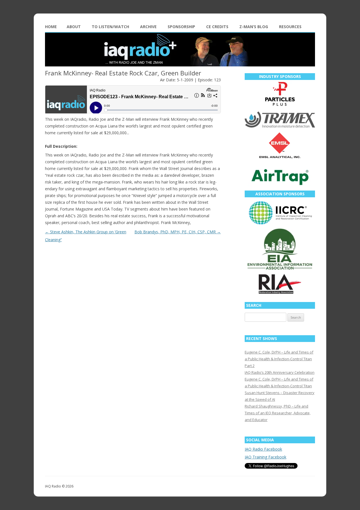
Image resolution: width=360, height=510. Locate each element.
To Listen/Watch (110, 26)
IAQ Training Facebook (265, 457)
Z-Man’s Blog (253, 26)
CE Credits (217, 26)
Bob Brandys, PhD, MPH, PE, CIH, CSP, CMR (177, 231)
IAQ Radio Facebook (263, 449)
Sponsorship (181, 26)
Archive (148, 26)
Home (51, 26)
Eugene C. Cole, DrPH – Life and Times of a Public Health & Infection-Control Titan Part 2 (279, 359)
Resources (290, 26)
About (74, 26)
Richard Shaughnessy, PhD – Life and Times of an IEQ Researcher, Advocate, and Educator (277, 413)
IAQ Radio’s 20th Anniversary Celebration (279, 372)
